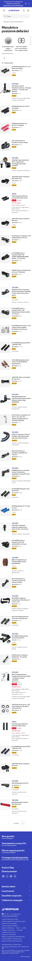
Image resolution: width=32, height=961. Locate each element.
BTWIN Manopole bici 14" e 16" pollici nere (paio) (21, 67)
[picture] (5, 71)
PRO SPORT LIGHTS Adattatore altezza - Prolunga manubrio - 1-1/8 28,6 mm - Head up (21, 88)
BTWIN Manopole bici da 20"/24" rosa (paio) (19, 124)
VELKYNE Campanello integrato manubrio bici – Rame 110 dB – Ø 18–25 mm (20, 527)
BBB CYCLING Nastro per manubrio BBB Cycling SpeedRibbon (19, 561)
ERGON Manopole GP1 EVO (20, 783)
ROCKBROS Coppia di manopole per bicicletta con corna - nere (21, 600)
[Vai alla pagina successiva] (23, 823)
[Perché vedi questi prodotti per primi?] (3, 63)
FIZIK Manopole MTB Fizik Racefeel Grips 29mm (20, 725)
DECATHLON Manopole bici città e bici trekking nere (20, 617)
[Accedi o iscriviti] (24, 10)
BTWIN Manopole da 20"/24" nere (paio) (21, 107)
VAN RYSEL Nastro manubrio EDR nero (21, 219)
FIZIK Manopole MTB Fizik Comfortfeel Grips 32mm (20, 197)
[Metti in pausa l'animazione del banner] (26, 3)
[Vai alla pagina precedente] (9, 823)
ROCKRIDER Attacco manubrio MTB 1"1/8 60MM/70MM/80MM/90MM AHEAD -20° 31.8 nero (20, 255)
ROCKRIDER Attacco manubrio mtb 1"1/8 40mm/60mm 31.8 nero (19, 542)
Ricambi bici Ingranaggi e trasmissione (8, 48)
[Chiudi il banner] (28, 3)
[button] (30, 208)
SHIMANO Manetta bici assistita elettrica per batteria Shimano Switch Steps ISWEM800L (21, 399)
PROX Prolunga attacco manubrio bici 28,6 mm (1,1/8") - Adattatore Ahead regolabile (21, 677)
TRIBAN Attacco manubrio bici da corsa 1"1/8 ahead (21, 271)
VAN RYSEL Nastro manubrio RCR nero (21, 764)
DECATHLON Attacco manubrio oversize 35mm (20, 141)
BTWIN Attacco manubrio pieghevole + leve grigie (20, 656)
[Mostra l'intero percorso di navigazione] (2, 21)
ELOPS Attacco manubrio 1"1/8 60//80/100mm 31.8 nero (21, 236)
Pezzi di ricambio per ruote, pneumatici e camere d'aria (21, 48)
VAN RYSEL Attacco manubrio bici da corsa (21, 378)
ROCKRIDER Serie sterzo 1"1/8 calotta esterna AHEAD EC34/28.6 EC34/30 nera (21, 327)
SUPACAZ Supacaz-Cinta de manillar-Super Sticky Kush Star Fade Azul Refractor (21, 436)
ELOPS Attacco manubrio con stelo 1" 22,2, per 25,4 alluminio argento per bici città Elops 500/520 (21, 417)
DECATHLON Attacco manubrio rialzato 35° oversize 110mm (19, 580)
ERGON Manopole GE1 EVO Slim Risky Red (20, 803)
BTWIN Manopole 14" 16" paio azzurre (21, 507)
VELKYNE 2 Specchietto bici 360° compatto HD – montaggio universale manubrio (20, 162)
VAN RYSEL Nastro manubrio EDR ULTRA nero (21, 177)
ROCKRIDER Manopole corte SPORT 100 (21, 489)
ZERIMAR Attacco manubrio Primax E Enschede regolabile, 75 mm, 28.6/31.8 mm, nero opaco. (21, 292)
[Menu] (4, 10)
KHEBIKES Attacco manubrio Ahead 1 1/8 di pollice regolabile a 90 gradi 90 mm (21, 472)
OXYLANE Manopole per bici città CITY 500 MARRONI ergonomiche (20, 361)
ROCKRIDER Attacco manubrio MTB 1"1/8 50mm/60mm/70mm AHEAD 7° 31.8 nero (21, 311)
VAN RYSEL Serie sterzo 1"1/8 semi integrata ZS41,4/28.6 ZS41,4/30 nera (21, 706)
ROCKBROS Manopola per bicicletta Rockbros (20, 637)
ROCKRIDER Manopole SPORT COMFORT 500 (21, 343)
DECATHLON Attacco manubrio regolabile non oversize (20, 452)
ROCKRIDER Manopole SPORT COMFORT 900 (21, 747)
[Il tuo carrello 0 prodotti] (28, 10)
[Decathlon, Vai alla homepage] (14, 10)
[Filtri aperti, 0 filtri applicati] (4, 58)
